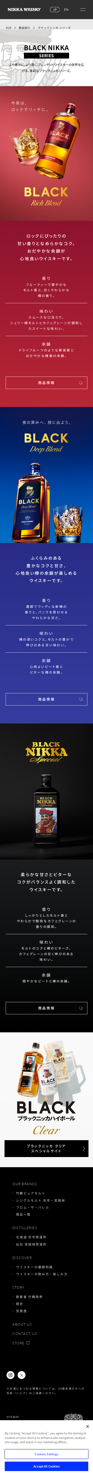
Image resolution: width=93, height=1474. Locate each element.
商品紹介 (25, 27)
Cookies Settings (46, 1454)
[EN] (66, 9)
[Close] (88, 1426)
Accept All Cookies (46, 1466)
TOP (9, 27)
